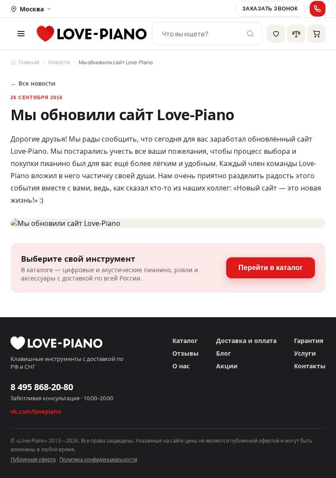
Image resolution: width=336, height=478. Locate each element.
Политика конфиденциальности (98, 459)
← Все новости (33, 83)
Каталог (185, 340)
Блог (223, 353)
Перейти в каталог (270, 267)
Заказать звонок (270, 9)
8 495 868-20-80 (41, 387)
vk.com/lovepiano (35, 412)
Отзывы (185, 353)
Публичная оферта (33, 459)
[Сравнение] (296, 33)
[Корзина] (316, 33)
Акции (227, 366)
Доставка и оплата (246, 340)
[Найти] (250, 34)
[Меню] (21, 33)
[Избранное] (276, 33)
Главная (28, 62)
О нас (180, 366)
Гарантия (308, 340)
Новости (59, 62)
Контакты (310, 366)
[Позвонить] (318, 9)
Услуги (305, 353)
